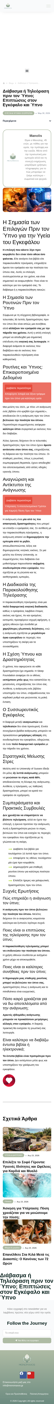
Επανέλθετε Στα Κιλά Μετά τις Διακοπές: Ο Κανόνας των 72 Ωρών (26, 1259)
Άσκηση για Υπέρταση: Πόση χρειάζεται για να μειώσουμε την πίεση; (26, 1212)
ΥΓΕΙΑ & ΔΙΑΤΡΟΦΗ (13, 1155)
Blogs (11, 83)
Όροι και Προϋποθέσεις (16, 1394)
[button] (27, 70)
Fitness (8, 1201)
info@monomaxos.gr (13, 1385)
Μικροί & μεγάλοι (12, 1248)
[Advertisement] (27, 40)
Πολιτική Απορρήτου (39, 1394)
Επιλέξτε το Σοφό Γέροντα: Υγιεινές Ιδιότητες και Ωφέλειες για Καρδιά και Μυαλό (27, 1166)
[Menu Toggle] (48, 6)
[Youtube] (30, 1375)
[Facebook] (23, 1375)
